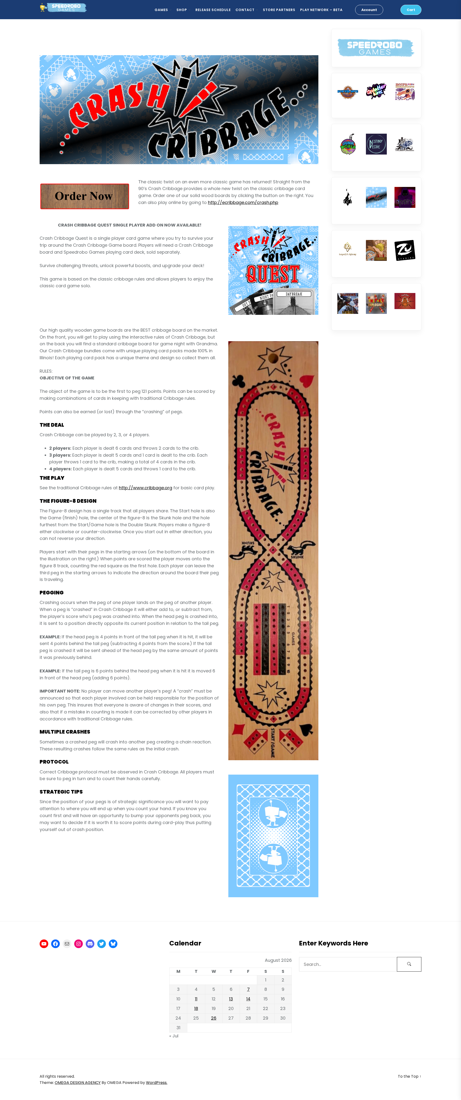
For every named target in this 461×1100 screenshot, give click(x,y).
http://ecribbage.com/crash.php (243, 202)
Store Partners (279, 10)
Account (369, 9)
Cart (411, 9)
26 (213, 1018)
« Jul (173, 1036)
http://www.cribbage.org (145, 488)
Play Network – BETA (321, 10)
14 (248, 999)
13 (231, 999)
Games (161, 10)
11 (196, 999)
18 (196, 1008)
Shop (181, 10)
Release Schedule (213, 10)
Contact (245, 10)
